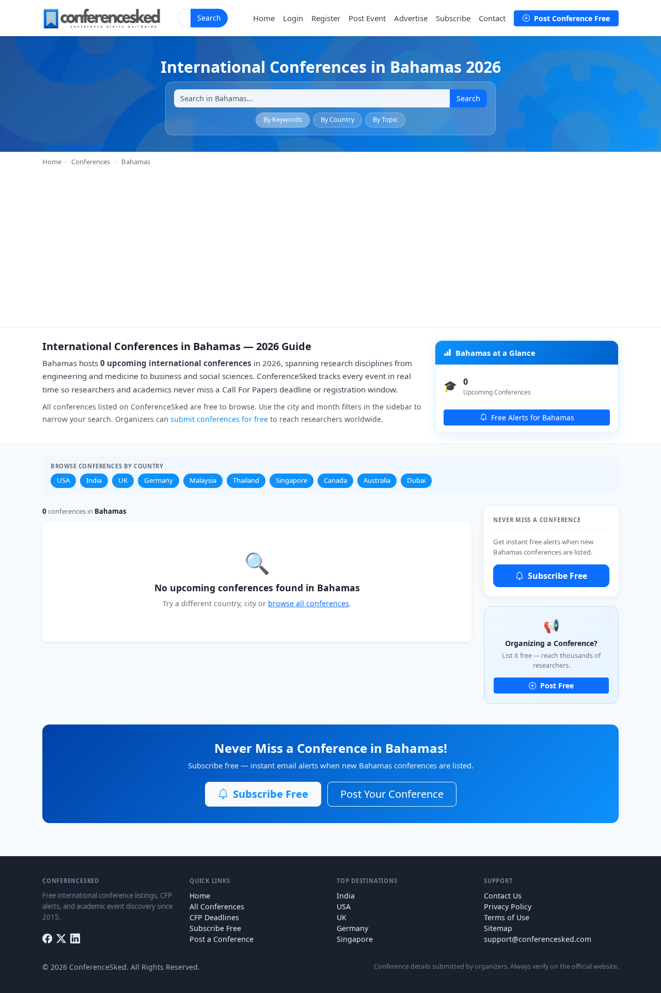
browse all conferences (308, 603)
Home (264, 18)
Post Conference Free (571, 18)
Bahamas (135, 161)
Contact (492, 18)
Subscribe (453, 18)
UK (123, 480)
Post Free (556, 685)
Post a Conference (222, 939)
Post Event (367, 18)
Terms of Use (506, 917)
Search (209, 18)
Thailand (246, 480)
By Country (337, 119)
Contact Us (503, 896)
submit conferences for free (219, 419)
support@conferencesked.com (537, 939)
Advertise (411, 18)
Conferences (90, 161)
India (94, 480)
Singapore (291, 480)
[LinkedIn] (75, 939)
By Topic (385, 119)
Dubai (416, 480)
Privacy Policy (507, 906)
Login (293, 18)
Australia (377, 480)
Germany (158, 480)
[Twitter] (61, 939)
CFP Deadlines (214, 917)
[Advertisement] (330, 244)
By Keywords (282, 119)
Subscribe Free (556, 575)
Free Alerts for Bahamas (531, 417)
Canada (335, 480)
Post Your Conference (392, 794)
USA (63, 480)
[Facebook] (47, 939)
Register (325, 18)
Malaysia (203, 480)
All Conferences (217, 906)
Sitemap (498, 928)
